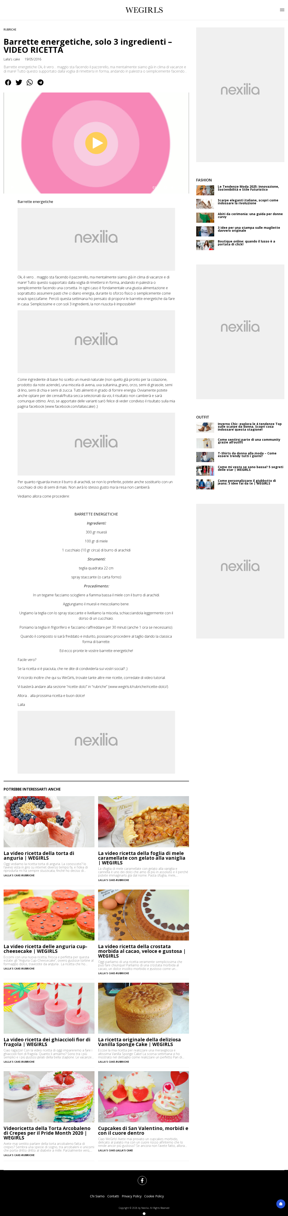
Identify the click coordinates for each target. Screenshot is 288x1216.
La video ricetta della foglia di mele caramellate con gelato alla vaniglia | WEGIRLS (141, 858)
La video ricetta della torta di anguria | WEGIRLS (39, 855)
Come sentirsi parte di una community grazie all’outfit (249, 441)
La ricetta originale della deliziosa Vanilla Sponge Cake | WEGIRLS (139, 1042)
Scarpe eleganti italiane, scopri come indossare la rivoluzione (248, 202)
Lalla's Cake (124, 1150)
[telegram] (40, 85)
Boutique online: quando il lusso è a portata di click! (246, 243)
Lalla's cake (12, 59)
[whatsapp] (29, 85)
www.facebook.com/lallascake (70, 406)
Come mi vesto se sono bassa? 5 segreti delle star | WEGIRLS (250, 468)
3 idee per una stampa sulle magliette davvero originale (249, 229)
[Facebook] (139, 1178)
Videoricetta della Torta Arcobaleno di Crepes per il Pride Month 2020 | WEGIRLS (47, 1133)
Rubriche (10, 29)
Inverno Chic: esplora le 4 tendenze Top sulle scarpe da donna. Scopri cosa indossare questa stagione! (250, 427)
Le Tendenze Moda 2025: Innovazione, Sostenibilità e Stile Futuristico (248, 188)
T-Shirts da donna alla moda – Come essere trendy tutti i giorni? (247, 455)
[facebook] (8, 85)
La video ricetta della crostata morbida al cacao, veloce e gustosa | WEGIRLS (142, 951)
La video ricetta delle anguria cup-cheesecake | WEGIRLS (45, 949)
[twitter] (18, 85)
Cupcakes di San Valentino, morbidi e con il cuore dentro (143, 1130)
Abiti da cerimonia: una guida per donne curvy (250, 215)
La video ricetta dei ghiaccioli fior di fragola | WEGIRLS (47, 1042)
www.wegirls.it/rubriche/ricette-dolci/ (138, 686)
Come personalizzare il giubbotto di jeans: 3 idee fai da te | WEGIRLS (247, 482)
